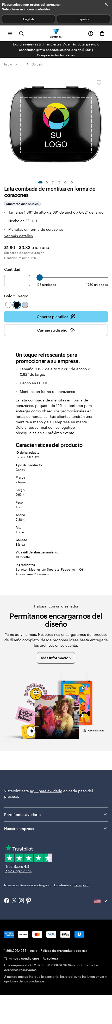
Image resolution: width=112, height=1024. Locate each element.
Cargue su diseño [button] (52, 330)
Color (16, 296)
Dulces (37, 64)
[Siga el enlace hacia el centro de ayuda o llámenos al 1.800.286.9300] (90, 33)
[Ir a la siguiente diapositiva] (105, 125)
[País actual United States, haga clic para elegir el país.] (101, 901)
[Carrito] (102, 33)
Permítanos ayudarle (22, 814)
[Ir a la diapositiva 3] (53, 182)
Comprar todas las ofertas (56, 55)
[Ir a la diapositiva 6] (72, 182)
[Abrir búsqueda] (21, 33)
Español (83, 19)
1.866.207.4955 (15, 950)
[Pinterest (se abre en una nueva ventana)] (28, 901)
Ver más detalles (18, 236)
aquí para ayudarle (46, 791)
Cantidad (12, 269)
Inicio (8, 64)
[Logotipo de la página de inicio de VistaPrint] (56, 33)
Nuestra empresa (19, 828)
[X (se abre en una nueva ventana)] (14, 901)
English (28, 19)
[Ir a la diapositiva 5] (65, 182)
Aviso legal (51, 958)
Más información (56, 658)
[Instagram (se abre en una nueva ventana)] (21, 901)
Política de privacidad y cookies (63, 950)
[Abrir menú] (10, 33)
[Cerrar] (106, 4)
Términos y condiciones (22, 958)
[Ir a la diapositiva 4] (59, 182)
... (21, 64)
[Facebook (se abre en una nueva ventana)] (6, 901)
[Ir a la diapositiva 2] (46, 182)
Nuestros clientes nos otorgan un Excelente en (46, 885)
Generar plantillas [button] (52, 316)
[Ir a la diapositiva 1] (40, 182)
